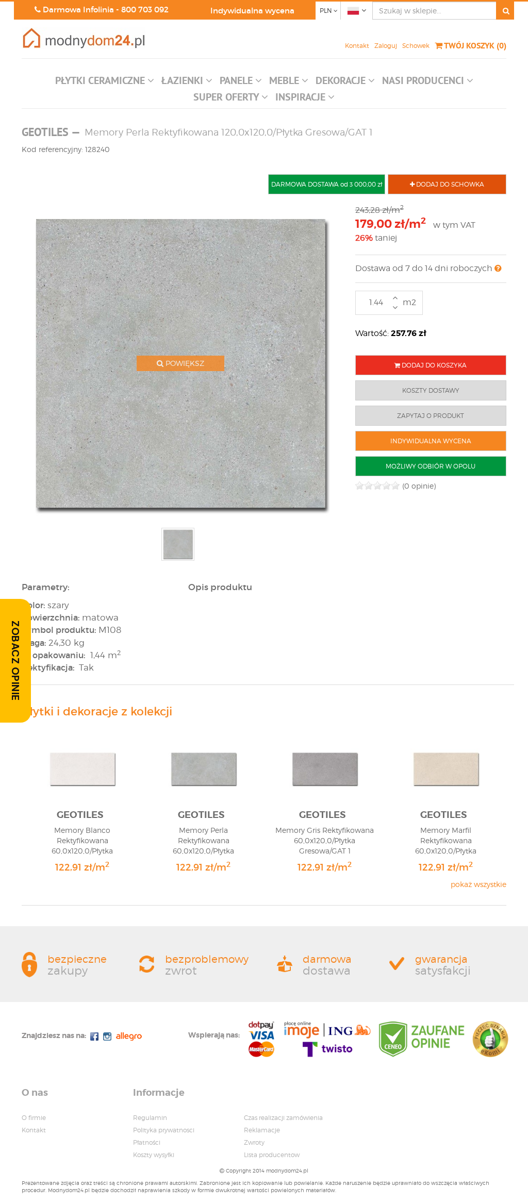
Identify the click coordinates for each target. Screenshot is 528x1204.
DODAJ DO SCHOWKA (449, 184)
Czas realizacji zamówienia (283, 1118)
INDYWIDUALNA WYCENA (430, 441)
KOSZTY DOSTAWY (430, 390)
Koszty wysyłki (153, 1155)
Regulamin (150, 1118)
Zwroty (254, 1142)
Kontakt (357, 45)
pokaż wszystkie (478, 884)
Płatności (146, 1142)
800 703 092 (145, 9)
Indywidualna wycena (252, 10)
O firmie (34, 1118)
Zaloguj (385, 45)
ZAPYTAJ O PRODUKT (430, 416)
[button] (105, 83)
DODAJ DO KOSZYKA (433, 365)
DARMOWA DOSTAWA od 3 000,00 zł (326, 184)
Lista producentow (272, 1155)
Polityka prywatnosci (163, 1130)
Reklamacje (262, 1130)
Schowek (416, 45)
